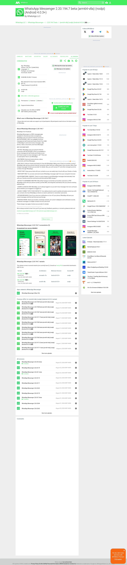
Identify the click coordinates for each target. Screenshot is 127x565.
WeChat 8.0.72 (91, 201)
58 (28, 69)
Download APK (63, 107)
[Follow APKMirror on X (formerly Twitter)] (85, 32)
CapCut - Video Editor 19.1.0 (95, 79)
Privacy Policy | (35, 563)
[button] (61, 61)
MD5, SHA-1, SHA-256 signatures (30, 96)
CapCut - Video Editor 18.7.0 (95, 99)
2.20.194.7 (22, 273)
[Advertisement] (47, 40)
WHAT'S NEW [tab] (28, 56)
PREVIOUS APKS (64, 56)
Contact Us (73, 563)
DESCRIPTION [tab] (37, 56)
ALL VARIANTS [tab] (54, 56)
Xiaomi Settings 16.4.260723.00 (96, 221)
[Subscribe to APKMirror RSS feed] (108, 32)
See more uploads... (47, 353)
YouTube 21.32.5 (92, 114)
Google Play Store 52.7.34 (94, 94)
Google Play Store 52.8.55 (94, 140)
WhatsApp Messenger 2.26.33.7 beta (32, 397)
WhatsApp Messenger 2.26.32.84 (31, 403)
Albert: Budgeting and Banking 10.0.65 (97, 267)
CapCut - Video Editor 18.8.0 (95, 74)
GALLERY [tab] (45, 56)
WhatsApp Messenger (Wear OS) (31, 293)
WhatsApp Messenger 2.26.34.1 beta (32, 372)
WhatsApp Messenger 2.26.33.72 (31, 378)
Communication (22, 61)
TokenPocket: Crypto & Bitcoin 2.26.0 (97, 272)
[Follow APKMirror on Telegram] (100, 32)
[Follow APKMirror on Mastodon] (92, 32)
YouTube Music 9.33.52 (93, 130)
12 (36, 100)
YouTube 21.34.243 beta (94, 155)
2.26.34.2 (34, 228)
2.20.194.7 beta (52, 22)
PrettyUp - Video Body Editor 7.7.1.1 (97, 241)
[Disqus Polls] (47, 442)
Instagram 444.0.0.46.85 (94, 226)
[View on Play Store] (69, 61)
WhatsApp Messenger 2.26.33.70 (31, 393)
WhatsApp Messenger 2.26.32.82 (31, 408)
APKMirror (24, 2)
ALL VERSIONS (74, 56)
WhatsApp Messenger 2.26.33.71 (31, 383)
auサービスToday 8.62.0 (94, 282)
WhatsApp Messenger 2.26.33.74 (31, 368)
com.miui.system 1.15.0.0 (94, 145)
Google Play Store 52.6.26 (94, 109)
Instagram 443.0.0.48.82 (94, 165)
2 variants (26, 363)
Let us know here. (67, 562)
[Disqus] (47, 487)
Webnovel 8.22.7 (91, 262)
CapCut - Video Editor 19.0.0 (95, 84)
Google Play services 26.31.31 (95, 150)
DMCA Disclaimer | (65, 563)
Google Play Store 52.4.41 (94, 89)
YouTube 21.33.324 (92, 175)
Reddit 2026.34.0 (92, 160)
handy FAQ (59, 265)
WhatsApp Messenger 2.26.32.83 (31, 388)
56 (29, 100)
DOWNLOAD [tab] (20, 56)
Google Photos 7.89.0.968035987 (96, 206)
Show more (46, 219)
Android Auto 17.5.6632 (93, 170)
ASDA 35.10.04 (91, 252)
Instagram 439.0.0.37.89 (94, 119)
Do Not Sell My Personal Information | (49, 563)
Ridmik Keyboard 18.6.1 (93, 247)
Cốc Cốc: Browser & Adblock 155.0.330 (97, 287)
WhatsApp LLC (34, 16)
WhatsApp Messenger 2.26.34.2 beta (32, 362)
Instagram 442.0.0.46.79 (94, 135)
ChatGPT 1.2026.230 (93, 196)
